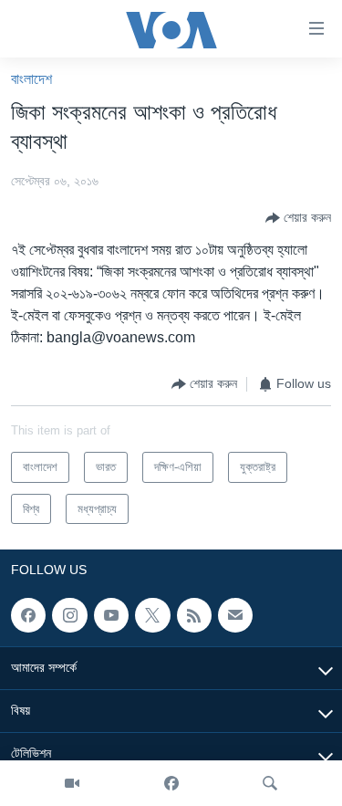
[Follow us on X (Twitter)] (152, 615)
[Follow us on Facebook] (28, 615)
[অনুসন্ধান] (270, 783)
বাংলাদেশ (31, 79)
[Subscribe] (235, 615)
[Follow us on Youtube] (111, 615)
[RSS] (194, 615)
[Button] (298, 218)
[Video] (72, 783)
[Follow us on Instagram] (69, 615)
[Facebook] (171, 783)
